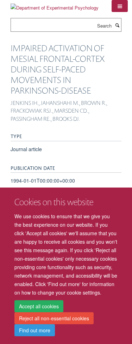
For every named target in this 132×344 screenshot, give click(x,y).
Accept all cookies (39, 306)
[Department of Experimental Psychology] (55, 5)
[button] (120, 6)
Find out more (34, 330)
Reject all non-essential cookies (54, 318)
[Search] (117, 25)
